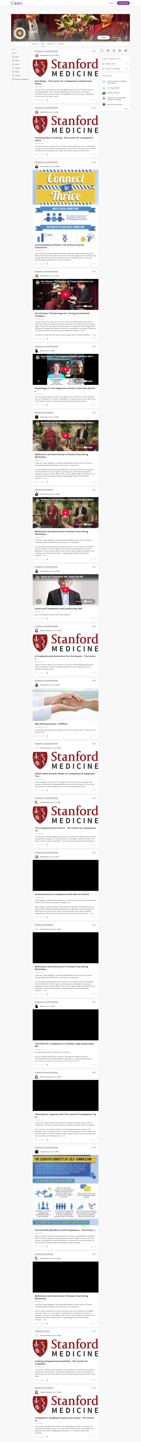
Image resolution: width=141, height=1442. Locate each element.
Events (17, 72)
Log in (111, 3)
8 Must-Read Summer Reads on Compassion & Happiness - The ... (65, 775)
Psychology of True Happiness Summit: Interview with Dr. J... (65, 389)
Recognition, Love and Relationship (46, 51)
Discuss (17, 68)
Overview (35, 44)
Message (117, 37)
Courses (17, 75)
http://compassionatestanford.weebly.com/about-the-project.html (57, 1061)
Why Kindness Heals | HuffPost (51, 723)
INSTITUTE (31, 35)
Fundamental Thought (42, 1331)
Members (61, 44)
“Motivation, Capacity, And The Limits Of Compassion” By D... (65, 1115)
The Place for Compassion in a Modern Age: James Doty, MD (64, 1045)
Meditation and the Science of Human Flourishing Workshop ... (61, 455)
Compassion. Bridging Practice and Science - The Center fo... (64, 1419)
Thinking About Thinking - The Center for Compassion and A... (64, 139)
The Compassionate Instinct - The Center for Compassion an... (65, 829)
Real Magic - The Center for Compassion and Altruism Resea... (63, 82)
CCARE (57, 55)
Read (16, 57)
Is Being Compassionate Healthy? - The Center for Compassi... (61, 1362)
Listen (17, 64)
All (16, 53)
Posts (42, 44)
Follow (103, 37)
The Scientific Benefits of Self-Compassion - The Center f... (65, 1230)
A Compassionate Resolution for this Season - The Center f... (65, 657)
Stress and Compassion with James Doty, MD (58, 608)
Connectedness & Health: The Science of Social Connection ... (59, 246)
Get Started (123, 3)
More (126, 109)
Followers (51, 44)
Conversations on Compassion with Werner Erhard (62, 894)
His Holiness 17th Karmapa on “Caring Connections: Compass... (62, 314)
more (94, 335)
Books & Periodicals (21, 79)
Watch (17, 61)
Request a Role (110, 64)
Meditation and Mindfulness (44, 412)
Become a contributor (112, 69)
